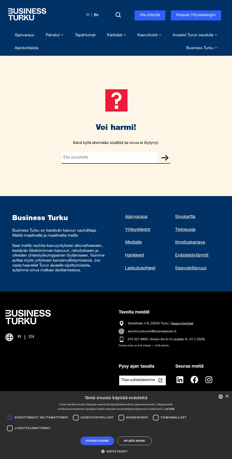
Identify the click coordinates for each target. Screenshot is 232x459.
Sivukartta (185, 217)
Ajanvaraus (136, 217)
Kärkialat (115, 35)
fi (88, 15)
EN (31, 337)
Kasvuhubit (148, 35)
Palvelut (53, 35)
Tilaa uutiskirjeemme (138, 380)
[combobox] (220, 396)
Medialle (133, 242)
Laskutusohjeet (140, 268)
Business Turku (200, 48)
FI (19, 337)
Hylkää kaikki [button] (134, 441)
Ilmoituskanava (190, 242)
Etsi (165, 157)
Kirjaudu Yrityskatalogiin (196, 15)
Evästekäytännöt (191, 255)
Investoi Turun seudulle (194, 35)
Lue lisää (169, 409)
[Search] (118, 15)
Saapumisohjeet (182, 323)
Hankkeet (134, 255)
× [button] (227, 396)
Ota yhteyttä (150, 15)
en (96, 15)
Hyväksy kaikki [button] (97, 441)
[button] (116, 451)
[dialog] (116, 425)
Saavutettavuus (190, 268)
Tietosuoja (185, 230)
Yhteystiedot (137, 230)
